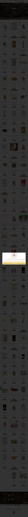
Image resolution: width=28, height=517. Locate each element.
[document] (14, 258)
